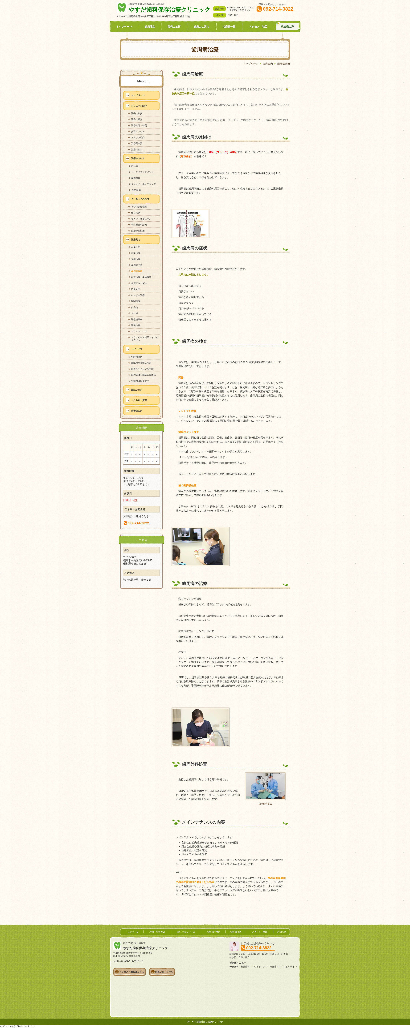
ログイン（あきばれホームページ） (18, 1026)
